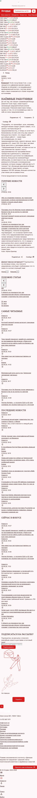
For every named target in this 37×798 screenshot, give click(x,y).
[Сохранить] (2, 320)
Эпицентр (15, 15)
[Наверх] (1, 706)
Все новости (5, 15)
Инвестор (23, 15)
